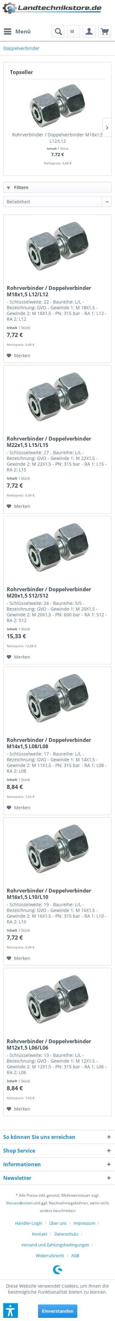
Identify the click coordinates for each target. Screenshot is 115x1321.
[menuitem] (17, 31)
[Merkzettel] (73, 31)
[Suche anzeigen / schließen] (57, 31)
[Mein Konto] (89, 31)
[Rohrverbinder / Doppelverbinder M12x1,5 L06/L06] (57, 1000)
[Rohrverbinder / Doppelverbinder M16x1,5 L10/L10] (57, 849)
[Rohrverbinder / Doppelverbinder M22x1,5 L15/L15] (57, 397)
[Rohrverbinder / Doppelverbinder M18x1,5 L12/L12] (57, 106)
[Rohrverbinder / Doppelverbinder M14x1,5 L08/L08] (57, 698)
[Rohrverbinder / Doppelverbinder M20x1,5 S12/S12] (57, 548)
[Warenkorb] (104, 31)
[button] (10, 1310)
